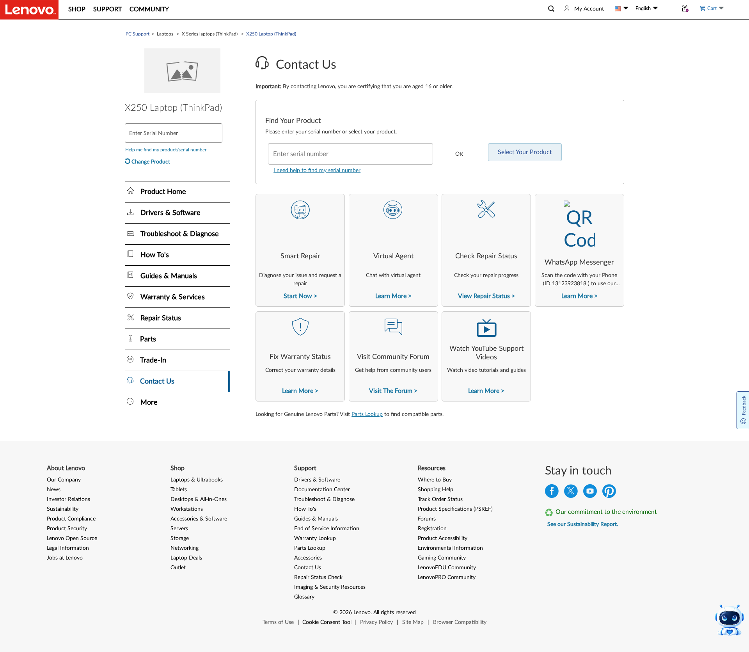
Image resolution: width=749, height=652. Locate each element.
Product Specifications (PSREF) (455, 509)
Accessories (308, 558)
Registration (432, 528)
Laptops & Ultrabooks (196, 480)
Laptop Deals (186, 558)
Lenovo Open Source (72, 538)
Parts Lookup (367, 414)
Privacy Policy (376, 622)
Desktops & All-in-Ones (198, 499)
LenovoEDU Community (447, 567)
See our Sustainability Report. (582, 524)
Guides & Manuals (316, 519)
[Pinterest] (609, 493)
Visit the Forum (390, 391)
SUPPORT (107, 9)
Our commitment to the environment (606, 512)
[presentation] (300, 250)
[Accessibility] (668, 8)
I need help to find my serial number (316, 170)
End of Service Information (326, 528)
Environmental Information (450, 548)
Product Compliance (71, 519)
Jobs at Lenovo (65, 558)
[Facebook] (552, 493)
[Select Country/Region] (621, 8)
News (53, 489)
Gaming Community (442, 558)
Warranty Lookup (315, 538)
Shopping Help (435, 489)
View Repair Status (484, 296)
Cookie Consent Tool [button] (326, 622)
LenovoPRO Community (447, 577)
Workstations (186, 509)
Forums (427, 519)
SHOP (76, 9)
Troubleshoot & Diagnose (324, 499)
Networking (184, 548)
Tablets (178, 489)
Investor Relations (68, 499)
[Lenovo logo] (29, 10)
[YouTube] (590, 493)
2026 (345, 612)
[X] (571, 493)
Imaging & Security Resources (330, 587)
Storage (179, 538)
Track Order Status (440, 499)
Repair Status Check (318, 577)
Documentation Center (322, 489)
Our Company (64, 480)
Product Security (67, 528)
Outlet (178, 567)
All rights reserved (394, 612)
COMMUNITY (149, 9)
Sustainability (62, 509)
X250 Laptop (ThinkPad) (271, 34)
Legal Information (68, 548)
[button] (551, 9)
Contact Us (307, 567)
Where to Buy (435, 480)
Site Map (413, 622)
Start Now (298, 296)
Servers (179, 528)
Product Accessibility (442, 538)
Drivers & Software (317, 480)
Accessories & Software (198, 519)
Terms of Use (278, 622)
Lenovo (362, 612)
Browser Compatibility (459, 622)
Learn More (390, 296)
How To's (305, 509)
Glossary (304, 597)
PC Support (137, 34)
